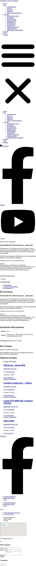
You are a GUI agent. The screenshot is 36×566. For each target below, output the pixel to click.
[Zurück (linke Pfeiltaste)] (0, 565)
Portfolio (5, 31)
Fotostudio (10, 10)
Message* (3, 555)
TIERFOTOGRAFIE (13, 27)
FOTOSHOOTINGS (13, 16)
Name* (2, 548)
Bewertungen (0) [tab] (8, 288)
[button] (18, 73)
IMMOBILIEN (11, 22)
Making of (10, 11)
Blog (4, 33)
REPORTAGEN (11, 21)
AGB (5, 500)
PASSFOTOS (11, 25)
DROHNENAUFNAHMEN (15, 30)
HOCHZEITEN (11, 19)
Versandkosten (10, 372)
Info (4, 5)
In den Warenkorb (5, 282)
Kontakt (5, 35)
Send (2, 556)
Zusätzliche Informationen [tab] (10, 286)
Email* (2, 550)
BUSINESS (10, 17)
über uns (9, 8)
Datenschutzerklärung (9, 496)
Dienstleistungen (11, 7)
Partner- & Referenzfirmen (14, 13)
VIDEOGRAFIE (12, 28)
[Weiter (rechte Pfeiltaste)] (2, 565)
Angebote (6, 14)
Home (5, 3)
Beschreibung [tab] (7, 285)
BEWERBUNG (11, 24)
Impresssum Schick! (9, 498)
